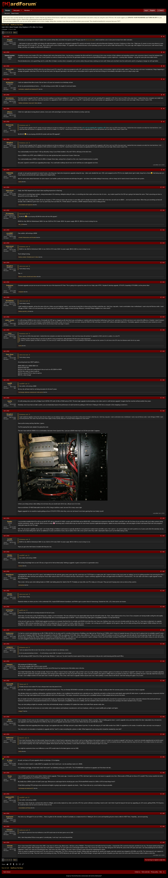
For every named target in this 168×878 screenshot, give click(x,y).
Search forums (15, 13)
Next (14, 32)
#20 (163, 380)
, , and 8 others (28, 276)
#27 (163, 590)
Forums (7, 10)
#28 (163, 606)
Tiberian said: (22, 684)
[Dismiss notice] (164, 17)
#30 (163, 643)
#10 (163, 187)
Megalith (5, 29)
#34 (163, 734)
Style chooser (6, 872)
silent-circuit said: (23, 266)
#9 (163, 169)
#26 (163, 571)
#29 (163, 630)
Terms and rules (146, 872)
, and (29, 89)
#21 (163, 397)
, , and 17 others (28, 257)
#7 (163, 121)
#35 (163, 757)
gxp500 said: (22, 610)
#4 (163, 79)
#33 (163, 716)
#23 (163, 518)
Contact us (137, 872)
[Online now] (3, 759)
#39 (163, 826)
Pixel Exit (74, 876)
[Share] (161, 37)
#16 (163, 297)
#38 (163, 813)
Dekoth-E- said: (23, 738)
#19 (163, 351)
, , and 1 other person (31, 392)
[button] (21, 10)
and (26, 204)
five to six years (90, 40)
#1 (163, 36)
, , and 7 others (28, 103)
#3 (163, 66)
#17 (163, 317)
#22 (163, 410)
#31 (163, 661)
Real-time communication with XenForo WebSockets (89, 876)
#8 (163, 139)
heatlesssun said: (23, 830)
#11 (163, 210)
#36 (163, 772)
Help (160, 872)
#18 (163, 330)
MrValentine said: (23, 647)
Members (27, 10)
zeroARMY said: (23, 383)
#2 (163, 52)
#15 (163, 282)
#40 (163, 842)
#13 (163, 243)
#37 (163, 794)
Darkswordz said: (23, 213)
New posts (16, 10)
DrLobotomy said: (23, 125)
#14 (163, 262)
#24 (163, 535)
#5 (163, 94)
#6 (163, 108)
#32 (163, 680)
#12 (163, 230)
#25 (163, 551)
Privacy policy (154, 872)
